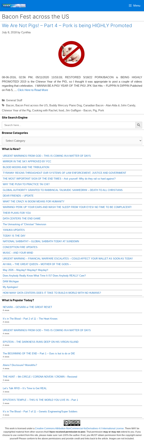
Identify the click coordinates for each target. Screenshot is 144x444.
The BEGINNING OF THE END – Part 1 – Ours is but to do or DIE (39, 353)
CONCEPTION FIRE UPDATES (20, 247)
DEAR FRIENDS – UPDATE (18, 195)
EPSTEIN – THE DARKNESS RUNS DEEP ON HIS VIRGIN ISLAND (40, 341)
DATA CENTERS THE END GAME (22, 218)
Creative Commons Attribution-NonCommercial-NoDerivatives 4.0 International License (79, 428)
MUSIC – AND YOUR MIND (18, 252)
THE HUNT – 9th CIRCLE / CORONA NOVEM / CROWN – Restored (40, 376)
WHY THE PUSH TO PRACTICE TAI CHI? (26, 184)
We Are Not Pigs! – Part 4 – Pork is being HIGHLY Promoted (67, 25)
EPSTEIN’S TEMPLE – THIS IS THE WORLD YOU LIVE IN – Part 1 (40, 400)
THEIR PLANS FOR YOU (17, 213)
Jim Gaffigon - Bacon (78, 110)
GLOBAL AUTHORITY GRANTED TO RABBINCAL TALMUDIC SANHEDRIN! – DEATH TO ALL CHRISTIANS (63, 190)
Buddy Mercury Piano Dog (65, 105)
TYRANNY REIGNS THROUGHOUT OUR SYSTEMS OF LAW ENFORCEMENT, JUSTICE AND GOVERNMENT (64, 172)
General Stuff (14, 100)
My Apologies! (10, 287)
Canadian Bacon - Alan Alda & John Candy (109, 105)
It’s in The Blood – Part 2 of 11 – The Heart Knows (30, 318)
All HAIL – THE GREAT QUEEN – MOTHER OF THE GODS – (37, 264)
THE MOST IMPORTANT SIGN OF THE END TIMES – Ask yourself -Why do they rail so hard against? (59, 178)
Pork (101, 110)
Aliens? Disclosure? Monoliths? (20, 365)
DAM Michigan (11, 281)
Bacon (10, 105)
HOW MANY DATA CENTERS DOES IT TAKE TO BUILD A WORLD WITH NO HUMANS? (52, 292)
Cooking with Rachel (44, 110)
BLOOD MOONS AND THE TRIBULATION (26, 167)
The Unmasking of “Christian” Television (24, 224)
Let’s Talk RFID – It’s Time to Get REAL (25, 388)
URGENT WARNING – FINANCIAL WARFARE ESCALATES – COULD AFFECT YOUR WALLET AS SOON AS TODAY (68, 258)
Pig (95, 110)
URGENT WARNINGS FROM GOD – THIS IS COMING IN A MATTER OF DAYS (47, 155)
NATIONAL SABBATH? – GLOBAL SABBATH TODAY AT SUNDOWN (41, 241)
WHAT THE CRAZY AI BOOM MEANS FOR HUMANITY (33, 201)
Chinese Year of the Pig (16, 110)
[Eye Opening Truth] (14, 5)
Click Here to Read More (33, 90)
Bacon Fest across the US (31, 105)
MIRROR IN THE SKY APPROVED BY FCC (27, 161)
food (61, 110)
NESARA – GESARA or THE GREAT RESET (27, 307)
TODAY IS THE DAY (14, 235)
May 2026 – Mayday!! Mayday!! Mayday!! (25, 270)
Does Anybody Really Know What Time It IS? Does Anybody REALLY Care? (44, 275)
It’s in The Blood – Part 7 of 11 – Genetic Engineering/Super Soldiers (40, 411)
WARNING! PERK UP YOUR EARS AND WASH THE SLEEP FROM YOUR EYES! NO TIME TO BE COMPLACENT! (67, 207)
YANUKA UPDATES (14, 230)
